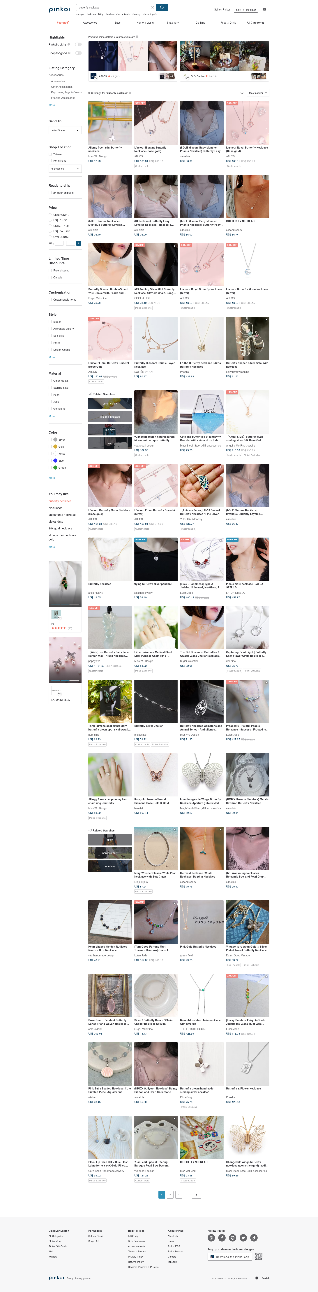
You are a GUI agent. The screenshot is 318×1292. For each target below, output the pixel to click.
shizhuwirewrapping (237, 372)
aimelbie (185, 156)
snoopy (80, 14)
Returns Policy (136, 1261)
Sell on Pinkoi (222, 9)
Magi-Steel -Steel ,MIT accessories (200, 445)
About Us (173, 1236)
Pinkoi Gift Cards (58, 1246)
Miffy (100, 14)
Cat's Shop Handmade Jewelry (106, 1170)
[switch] (65, 44)
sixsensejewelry (143, 592)
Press (171, 1241)
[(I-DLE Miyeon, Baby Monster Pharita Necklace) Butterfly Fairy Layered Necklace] (202, 123)
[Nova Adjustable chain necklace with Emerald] (202, 995)
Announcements (136, 1246)
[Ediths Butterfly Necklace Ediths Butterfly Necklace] (202, 338)
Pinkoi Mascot (175, 1251)
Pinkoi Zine (55, 1241)
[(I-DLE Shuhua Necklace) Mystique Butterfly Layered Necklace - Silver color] (110, 196)
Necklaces (55, 508)
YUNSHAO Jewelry (191, 519)
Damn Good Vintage (238, 955)
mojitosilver (140, 734)
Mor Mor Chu (188, 1170)
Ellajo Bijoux (141, 881)
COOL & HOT (142, 298)
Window (53, 1256)
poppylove (94, 661)
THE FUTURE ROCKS (193, 1029)
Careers (172, 1256)
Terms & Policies (137, 1251)
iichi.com (172, 1261)
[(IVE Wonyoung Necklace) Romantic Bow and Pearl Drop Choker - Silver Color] (248, 848)
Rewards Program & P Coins (143, 1267)
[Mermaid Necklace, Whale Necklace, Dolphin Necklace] (202, 848)
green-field (186, 955)
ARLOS (138, 156)
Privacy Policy (136, 1256)
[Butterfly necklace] (110, 559)
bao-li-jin (139, 808)
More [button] (52, 105)
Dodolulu (91, 14)
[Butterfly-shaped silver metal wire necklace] (248, 338)
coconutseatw (234, 230)
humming (93, 734)
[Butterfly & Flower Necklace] (248, 1064)
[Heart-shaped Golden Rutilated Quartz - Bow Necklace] (110, 922)
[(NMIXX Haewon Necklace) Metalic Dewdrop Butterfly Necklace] (248, 775)
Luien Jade (186, 592)
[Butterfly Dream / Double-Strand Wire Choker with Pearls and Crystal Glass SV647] (110, 265)
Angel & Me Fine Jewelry (240, 445)
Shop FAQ (93, 1241)
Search (162, 7)
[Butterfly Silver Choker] (156, 701)
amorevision (95, 1029)
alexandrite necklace (62, 514)
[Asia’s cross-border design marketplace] (59, 10)
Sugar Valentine (97, 298)
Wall (51, 1251)
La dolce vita (113, 14)
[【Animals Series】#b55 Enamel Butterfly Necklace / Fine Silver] (202, 486)
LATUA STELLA (235, 592)
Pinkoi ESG (174, 1246)
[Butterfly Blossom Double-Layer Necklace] (156, 338)
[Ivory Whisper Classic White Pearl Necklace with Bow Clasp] (156, 848)
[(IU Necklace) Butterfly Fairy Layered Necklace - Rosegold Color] (156, 196)
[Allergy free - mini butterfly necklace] (110, 123)
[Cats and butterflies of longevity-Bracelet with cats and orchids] (202, 412)
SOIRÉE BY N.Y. (143, 372)
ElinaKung (186, 1097)
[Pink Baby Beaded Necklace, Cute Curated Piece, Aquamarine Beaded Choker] (110, 1064)
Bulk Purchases (136, 1241)
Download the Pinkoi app (232, 1257)
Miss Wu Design (97, 156)
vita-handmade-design (101, 955)
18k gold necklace (60, 528)
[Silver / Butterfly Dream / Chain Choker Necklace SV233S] (156, 995)
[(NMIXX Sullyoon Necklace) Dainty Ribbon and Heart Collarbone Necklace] (156, 1064)
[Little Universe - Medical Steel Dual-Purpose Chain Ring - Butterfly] (156, 627)
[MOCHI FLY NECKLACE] (202, 1137)
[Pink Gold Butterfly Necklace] (202, 922)
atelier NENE (95, 592)
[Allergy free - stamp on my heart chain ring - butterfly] (110, 775)
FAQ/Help (133, 1236)
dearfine (231, 661)
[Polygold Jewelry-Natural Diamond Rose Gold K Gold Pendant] (156, 775)
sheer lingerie (150, 14)
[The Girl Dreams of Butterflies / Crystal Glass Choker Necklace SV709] (202, 627)
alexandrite (56, 521)
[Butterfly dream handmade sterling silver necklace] (202, 1064)
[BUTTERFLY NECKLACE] (248, 196)
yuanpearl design (144, 445)
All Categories (56, 1236)
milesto (126, 14)
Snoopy (136, 14)
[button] (78, 243)
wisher (92, 1097)
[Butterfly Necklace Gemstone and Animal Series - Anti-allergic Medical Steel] (202, 701)
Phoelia (184, 372)
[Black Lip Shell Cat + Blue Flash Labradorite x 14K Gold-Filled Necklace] (110, 1137)
